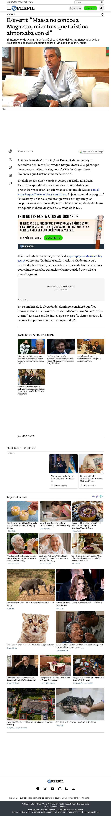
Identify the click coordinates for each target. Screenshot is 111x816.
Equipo (57, 798)
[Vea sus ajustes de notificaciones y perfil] (101, 8)
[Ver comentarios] (102, 15)
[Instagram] (59, 789)
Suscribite (90, 8)
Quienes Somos (26, 798)
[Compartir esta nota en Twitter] (10, 159)
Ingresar (77, 8)
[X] (45, 789)
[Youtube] (52, 788)
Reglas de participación (71, 798)
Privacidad (49, 798)
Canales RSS (14, 798)
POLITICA (11, 14)
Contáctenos (38, 798)
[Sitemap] (73, 789)
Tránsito (85, 798)
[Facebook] (37, 789)
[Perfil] (55, 782)
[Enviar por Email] (10, 175)
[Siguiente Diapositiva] (102, 472)
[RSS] (66, 788)
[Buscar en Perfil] (102, 2)
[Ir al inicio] (23, 8)
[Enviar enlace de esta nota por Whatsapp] (10, 167)
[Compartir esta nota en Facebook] (10, 151)
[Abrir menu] (9, 8)
